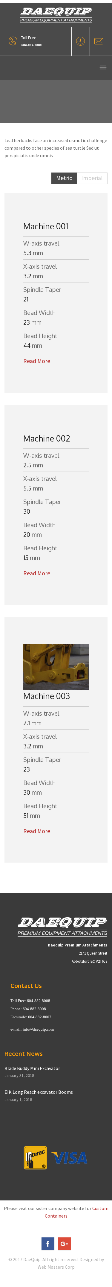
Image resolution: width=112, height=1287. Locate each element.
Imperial (92, 178)
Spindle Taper (42, 289)
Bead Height (40, 336)
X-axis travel (40, 266)
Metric (64, 178)
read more (36, 361)
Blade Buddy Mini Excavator (32, 1068)
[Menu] (103, 68)
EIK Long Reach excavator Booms (38, 1092)
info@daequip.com (38, 1029)
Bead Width (39, 312)
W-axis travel (41, 243)
